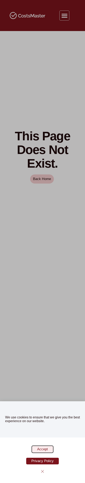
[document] (42, 241)
